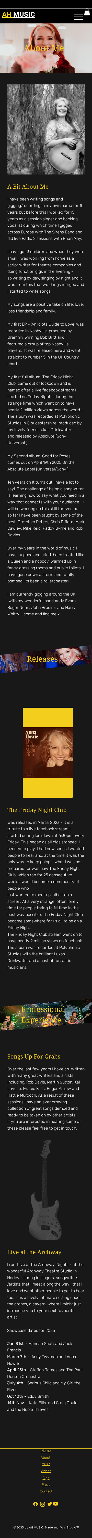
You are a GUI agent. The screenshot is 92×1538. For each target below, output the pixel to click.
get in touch (65, 1128)
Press (46, 1484)
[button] (87, 11)
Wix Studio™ (69, 1527)
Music (46, 1464)
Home (46, 1450)
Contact (46, 1491)
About (45, 1457)
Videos (46, 1471)
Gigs (45, 1478)
